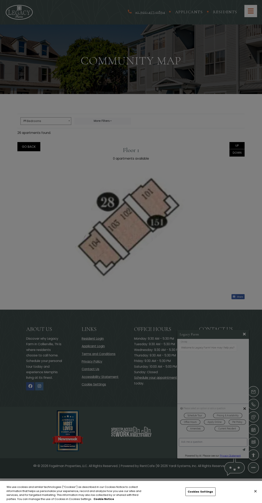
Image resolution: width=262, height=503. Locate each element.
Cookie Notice (104, 499)
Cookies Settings (200, 492)
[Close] (255, 491)
